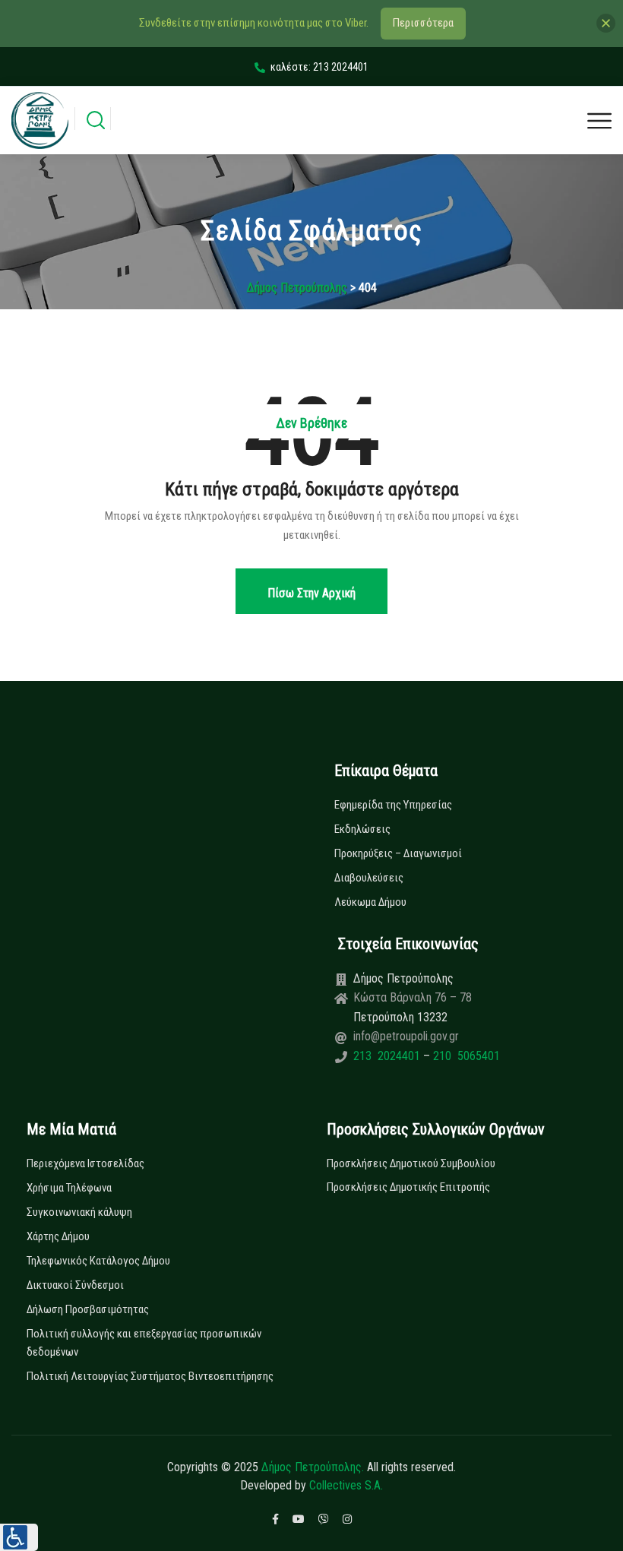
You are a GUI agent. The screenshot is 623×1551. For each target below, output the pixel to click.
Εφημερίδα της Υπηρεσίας (393, 805)
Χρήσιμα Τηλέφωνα (69, 1188)
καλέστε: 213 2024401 (319, 67)
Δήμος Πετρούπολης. (312, 1467)
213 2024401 (388, 1056)
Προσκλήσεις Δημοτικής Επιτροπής (408, 1187)
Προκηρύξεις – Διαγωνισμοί (398, 853)
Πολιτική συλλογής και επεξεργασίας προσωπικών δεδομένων (144, 1343)
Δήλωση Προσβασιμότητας (88, 1309)
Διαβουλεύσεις (368, 878)
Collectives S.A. (346, 1485)
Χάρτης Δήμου (58, 1236)
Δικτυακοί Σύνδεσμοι (75, 1285)
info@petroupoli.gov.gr (406, 1036)
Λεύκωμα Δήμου (370, 902)
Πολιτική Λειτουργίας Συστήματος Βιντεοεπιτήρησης (150, 1376)
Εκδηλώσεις (362, 829)
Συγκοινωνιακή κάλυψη (79, 1212)
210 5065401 (465, 1056)
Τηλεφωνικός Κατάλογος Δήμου (98, 1261)
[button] (19, 1537)
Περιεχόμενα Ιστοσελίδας (85, 1163)
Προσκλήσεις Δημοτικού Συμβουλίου (411, 1163)
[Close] (605, 23)
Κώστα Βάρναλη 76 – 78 (412, 997)
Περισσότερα (423, 23)
